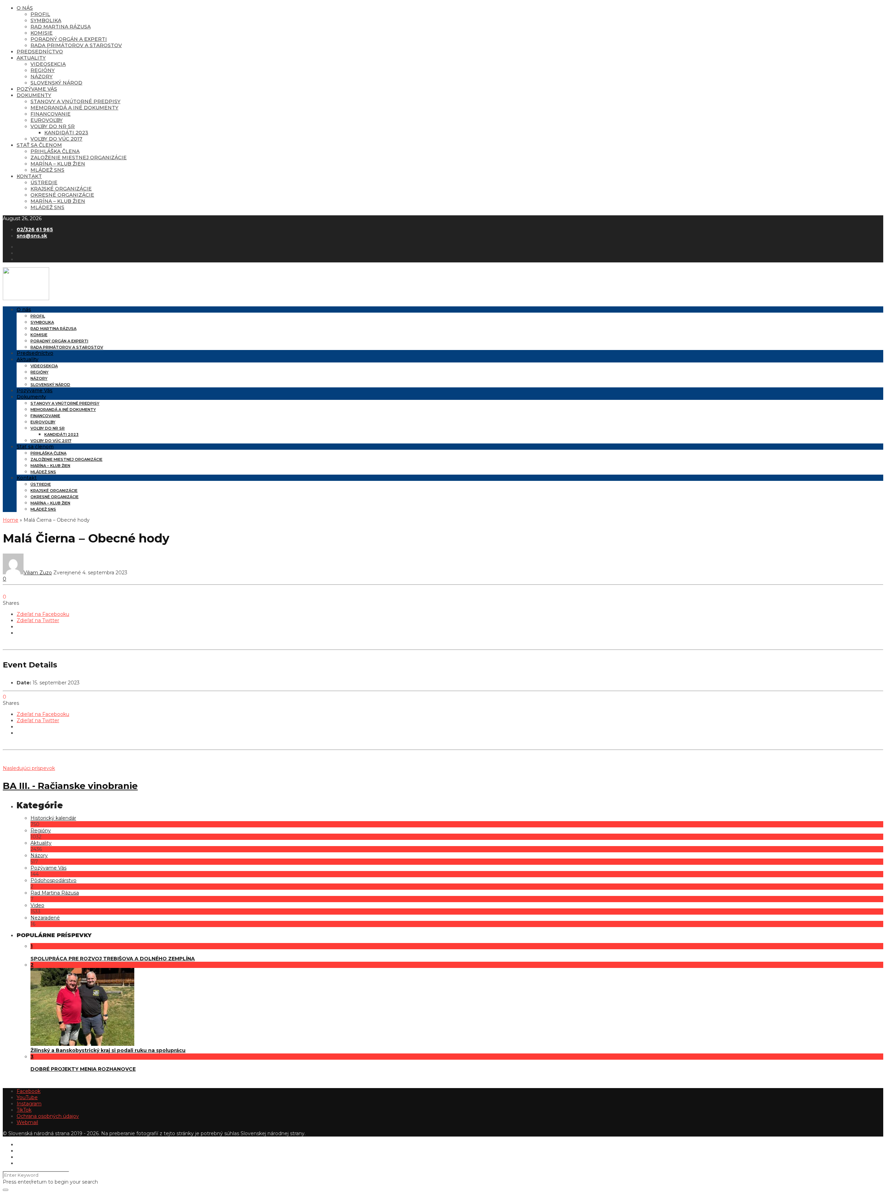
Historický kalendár (53, 818)
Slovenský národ (56, 83)
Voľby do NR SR (52, 126)
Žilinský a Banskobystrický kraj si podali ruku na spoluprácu (108, 1050)
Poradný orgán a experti (68, 39)
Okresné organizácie (62, 195)
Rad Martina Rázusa (60, 27)
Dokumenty (34, 95)
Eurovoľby (46, 120)
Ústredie (43, 182)
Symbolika (45, 20)
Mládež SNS (47, 170)
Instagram (29, 1104)
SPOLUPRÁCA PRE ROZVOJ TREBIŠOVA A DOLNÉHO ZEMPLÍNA (112, 958)
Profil (40, 14)
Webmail (27, 1122)
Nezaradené (45, 918)
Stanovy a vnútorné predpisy (75, 101)
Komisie (41, 33)
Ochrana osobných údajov (48, 1116)
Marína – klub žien (57, 164)
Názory (41, 76)
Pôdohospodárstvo (53, 880)
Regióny (42, 70)
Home (10, 520)
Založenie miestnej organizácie (78, 157)
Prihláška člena (55, 151)
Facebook (28, 1091)
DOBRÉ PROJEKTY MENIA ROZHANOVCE (83, 1069)
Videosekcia (48, 64)
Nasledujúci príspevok (29, 768)
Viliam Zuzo (38, 572)
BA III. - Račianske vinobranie (70, 785)
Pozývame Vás (37, 89)
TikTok (24, 1110)
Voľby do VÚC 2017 (56, 139)
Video (37, 905)
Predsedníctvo (40, 51)
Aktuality (31, 58)
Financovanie (50, 114)
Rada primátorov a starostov (76, 45)
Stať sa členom (39, 145)
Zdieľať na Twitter (38, 620)
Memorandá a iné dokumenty (74, 108)
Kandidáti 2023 (66, 132)
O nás (25, 8)
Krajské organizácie (61, 189)
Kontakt (29, 176)
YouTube (27, 1097)
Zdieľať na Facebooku (43, 614)
